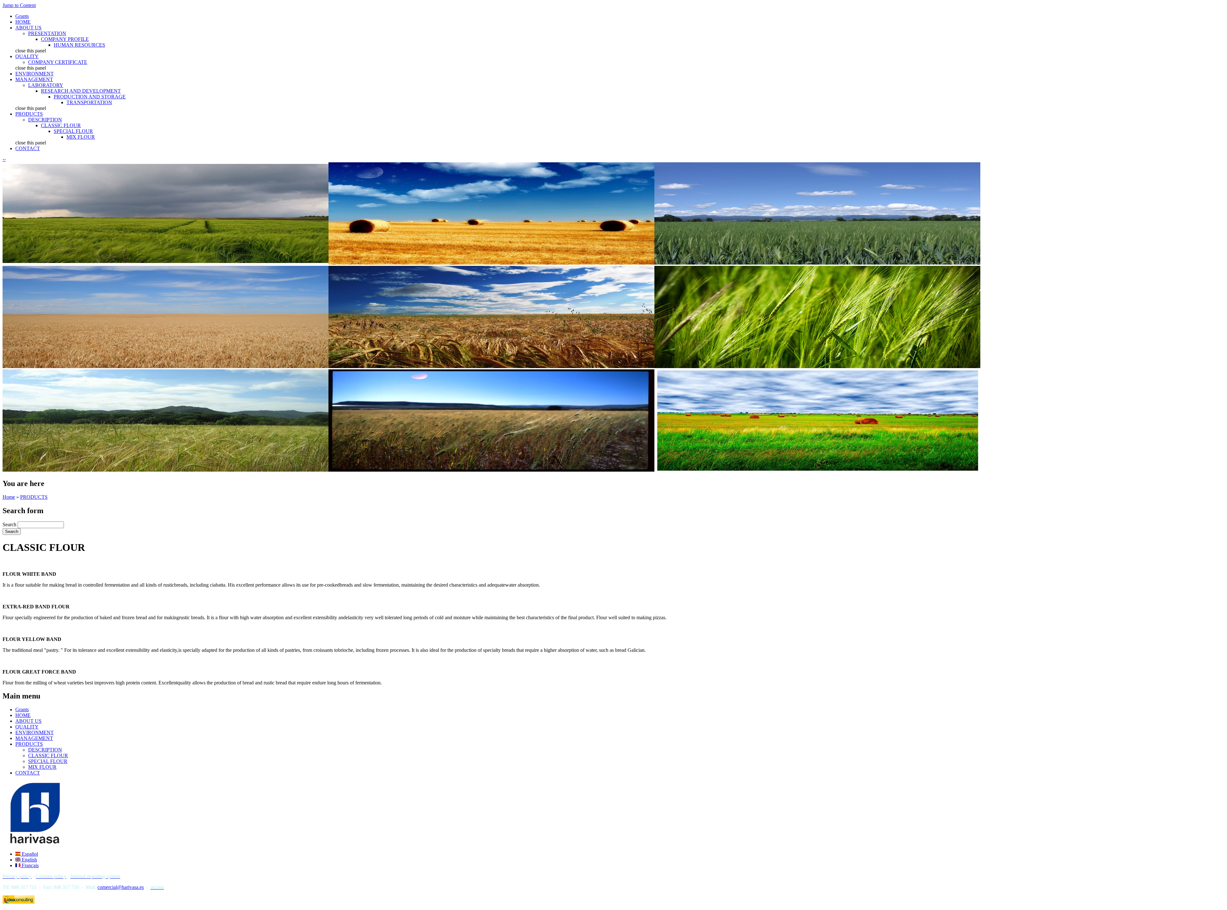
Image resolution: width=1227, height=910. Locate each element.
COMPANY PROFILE (65, 39)
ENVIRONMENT (34, 73)
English (28, 859)
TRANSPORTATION (89, 102)
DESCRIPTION (45, 119)
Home (9, 497)
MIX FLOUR (80, 137)
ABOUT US (28, 27)
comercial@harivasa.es (120, 887)
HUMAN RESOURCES (79, 45)
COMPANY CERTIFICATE (57, 62)
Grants (22, 16)
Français (29, 865)
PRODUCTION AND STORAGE (90, 96)
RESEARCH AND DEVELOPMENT (81, 91)
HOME (23, 22)
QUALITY (27, 56)
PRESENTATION (47, 33)
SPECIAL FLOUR (73, 131)
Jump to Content (19, 5)
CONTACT (27, 148)
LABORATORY (45, 85)
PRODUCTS (29, 114)
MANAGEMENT (34, 79)
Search (10, 524)
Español (29, 854)
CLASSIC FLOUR (61, 125)
